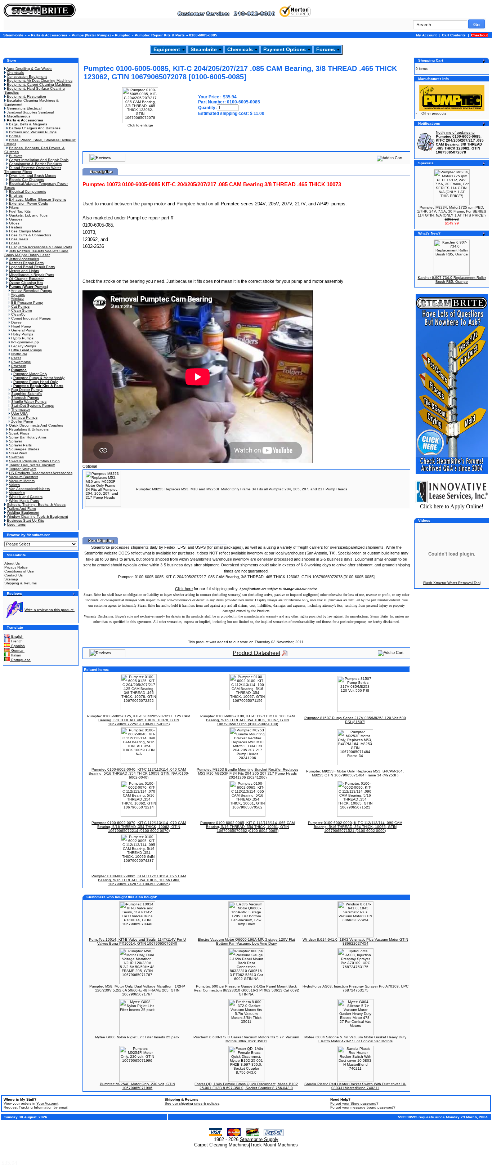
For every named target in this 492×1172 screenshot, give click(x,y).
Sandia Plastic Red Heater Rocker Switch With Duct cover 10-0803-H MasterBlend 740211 (355, 1086)
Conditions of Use (19, 571)
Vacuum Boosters (23, 477)
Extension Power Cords (28, 203)
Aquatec (18, 295)
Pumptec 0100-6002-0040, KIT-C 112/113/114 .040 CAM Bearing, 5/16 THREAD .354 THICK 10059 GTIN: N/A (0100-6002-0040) (139, 773)
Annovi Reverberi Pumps (31, 291)
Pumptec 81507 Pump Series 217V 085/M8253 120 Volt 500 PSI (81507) (355, 720)
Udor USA (19, 413)
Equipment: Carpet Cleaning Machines (39, 84)
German (17, 650)
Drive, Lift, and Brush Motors (32, 176)
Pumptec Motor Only (30, 374)
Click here (184, 589)
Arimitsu (17, 298)
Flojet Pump (21, 326)
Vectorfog (17, 493)
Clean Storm (21, 310)
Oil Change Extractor (26, 279)
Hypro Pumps (22, 338)
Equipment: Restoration (26, 96)
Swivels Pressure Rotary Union (34, 461)
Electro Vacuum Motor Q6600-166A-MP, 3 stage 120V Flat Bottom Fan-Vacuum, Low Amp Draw (246, 941)
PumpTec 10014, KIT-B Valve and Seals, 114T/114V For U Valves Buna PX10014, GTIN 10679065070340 (137, 941)
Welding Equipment (23, 512)
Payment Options (284, 49)
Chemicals (240, 49)
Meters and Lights (24, 271)
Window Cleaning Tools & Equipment (37, 516)
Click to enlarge (140, 125)
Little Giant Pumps (26, 350)
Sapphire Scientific (26, 394)
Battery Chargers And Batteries (35, 128)
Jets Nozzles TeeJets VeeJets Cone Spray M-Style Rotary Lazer (36, 253)
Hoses (14, 243)
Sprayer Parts (20, 445)
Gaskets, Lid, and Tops (28, 215)
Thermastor (20, 409)
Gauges (15, 219)
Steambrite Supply (259, 1139)
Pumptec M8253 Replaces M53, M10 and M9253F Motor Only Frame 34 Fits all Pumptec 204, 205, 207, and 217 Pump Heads (241, 489)
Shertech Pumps (25, 398)
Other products (433, 113)
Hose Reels (18, 239)
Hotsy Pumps (22, 334)
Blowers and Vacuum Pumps (33, 132)
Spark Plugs (19, 433)
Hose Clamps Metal (25, 231)
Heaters (15, 227)
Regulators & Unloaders (29, 429)
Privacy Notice (16, 567)
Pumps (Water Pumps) (91, 35)
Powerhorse (21, 362)
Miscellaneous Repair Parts (31, 275)
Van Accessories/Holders (29, 489)
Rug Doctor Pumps (27, 390)
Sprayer (15, 441)
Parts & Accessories (49, 35)
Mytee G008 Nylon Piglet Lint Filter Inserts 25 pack (137, 1037)
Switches (16, 457)
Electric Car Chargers (26, 180)
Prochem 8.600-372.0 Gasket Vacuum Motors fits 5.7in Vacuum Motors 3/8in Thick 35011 (246, 1039)
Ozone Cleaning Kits (26, 283)
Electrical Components (27, 191)
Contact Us (13, 575)
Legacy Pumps (23, 346)
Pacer (16, 358)
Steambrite (204, 49)
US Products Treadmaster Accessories (40, 473)
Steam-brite (13, 35)
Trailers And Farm (21, 509)
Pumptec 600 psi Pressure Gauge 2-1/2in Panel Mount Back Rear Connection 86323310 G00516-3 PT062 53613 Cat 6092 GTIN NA (246, 990)
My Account (426, 35)
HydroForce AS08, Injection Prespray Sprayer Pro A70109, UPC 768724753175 (355, 988)
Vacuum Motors (22, 481)
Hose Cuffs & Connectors (30, 235)
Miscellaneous (18, 116)
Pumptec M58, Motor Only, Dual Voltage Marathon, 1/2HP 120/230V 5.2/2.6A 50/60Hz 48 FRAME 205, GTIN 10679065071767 (137, 990)
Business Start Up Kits (25, 520)
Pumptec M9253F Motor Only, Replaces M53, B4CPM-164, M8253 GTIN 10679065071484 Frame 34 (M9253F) (355, 773)
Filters (14, 207)
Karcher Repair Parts (26, 263)
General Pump (23, 330)
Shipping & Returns (20, 583)
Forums (325, 49)
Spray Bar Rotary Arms (27, 437)
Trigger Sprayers (22, 469)
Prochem (18, 366)
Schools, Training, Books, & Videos (36, 505)
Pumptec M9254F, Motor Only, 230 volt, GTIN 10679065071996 (137, 1086)
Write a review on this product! (49, 610)
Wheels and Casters (26, 497)
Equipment (166, 49)
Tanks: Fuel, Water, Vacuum (32, 465)
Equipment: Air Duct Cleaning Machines (39, 81)
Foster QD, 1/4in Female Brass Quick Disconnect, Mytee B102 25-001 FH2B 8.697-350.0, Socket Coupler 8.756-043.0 (246, 1086)
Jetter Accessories (24, 259)
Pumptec (122, 35)
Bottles (15, 136)
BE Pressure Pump (27, 302)
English (16, 636)
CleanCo (18, 314)
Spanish (17, 646)
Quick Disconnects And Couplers (36, 425)
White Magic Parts (24, 501)
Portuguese (20, 660)
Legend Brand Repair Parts (32, 267)
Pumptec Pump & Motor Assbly (38, 378)
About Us (12, 563)
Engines (16, 195)
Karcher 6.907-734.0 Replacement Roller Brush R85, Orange (452, 280)
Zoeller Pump (22, 421)
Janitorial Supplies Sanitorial (30, 112)
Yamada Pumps (24, 417)
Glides (14, 223)
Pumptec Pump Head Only (35, 382)
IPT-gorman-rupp (25, 342)
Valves (14, 485)
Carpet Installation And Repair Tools (38, 160)
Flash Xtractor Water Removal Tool (451, 583)
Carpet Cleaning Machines (221, 1145)
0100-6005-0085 (203, 35)
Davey (16, 322)
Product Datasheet (256, 653)
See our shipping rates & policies (192, 1103)
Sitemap (11, 579)
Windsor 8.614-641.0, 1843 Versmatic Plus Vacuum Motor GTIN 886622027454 (355, 941)
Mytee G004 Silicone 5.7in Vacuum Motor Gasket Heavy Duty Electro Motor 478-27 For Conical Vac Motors (355, 1039)
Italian (15, 655)
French (16, 641)
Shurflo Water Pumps (28, 402)
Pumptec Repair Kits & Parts (160, 35)
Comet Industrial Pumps (31, 318)
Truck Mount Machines (274, 1145)
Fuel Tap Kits (20, 211)
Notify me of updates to (460, 142)
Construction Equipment (27, 77)
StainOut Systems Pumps (32, 405)
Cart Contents (454, 35)
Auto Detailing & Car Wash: (29, 69)
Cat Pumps (20, 306)
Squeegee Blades (24, 449)
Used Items (16, 524)
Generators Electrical (24, 108)
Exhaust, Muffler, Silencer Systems (37, 199)
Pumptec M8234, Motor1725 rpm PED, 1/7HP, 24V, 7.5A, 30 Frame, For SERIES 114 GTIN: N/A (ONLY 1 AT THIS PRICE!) (451, 211)
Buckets (15, 156)
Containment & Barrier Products (35, 164)
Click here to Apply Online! (451, 506)
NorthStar (19, 354)
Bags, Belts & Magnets (28, 124)
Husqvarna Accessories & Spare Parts (40, 247)
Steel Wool (18, 453)
